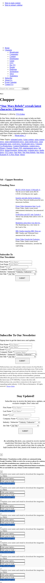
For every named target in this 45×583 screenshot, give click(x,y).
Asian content (28, 140)
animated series (16, 140)
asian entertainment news (14, 142)
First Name (5, 262)
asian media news (31, 142)
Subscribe (8, 78)
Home (7, 48)
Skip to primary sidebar (13, 5)
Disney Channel (6, 148)
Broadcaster (14, 52)
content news (34, 146)
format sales (22, 150)
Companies (14, 54)
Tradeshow (14, 76)
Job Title (4, 274)
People (12, 67)
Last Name (5, 264)
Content (13, 56)
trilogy (22, 155)
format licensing (11, 150)
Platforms (13, 69)
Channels (8, 50)
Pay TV (13, 65)
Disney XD (17, 148)
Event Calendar (11, 82)
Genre (12, 61)
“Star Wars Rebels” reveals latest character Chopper (20, 107)
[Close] (1, 486)
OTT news (9, 152)
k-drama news (33, 150)
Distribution (14, 59)
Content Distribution (20, 146)
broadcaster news (27, 144)
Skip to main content (12, 3)
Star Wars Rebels (28, 152)
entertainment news (30, 148)
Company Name (7, 269)
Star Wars (17, 152)
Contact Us (9, 84)
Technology (14, 72)
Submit (22, 278)
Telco (12, 74)
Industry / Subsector (8, 272)
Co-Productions (6, 146)
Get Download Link (7, 484)
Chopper (38, 144)
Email (3, 267)
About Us (8, 80)
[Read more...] (20, 135)
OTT (11, 63)
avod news (16, 144)
